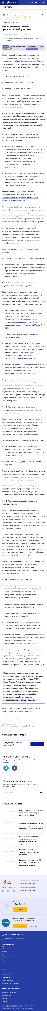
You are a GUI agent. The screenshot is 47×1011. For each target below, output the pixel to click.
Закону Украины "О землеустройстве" (24, 134)
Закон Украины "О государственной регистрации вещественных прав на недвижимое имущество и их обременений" (23, 543)
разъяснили (27, 55)
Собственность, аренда (10, 22)
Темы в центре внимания (10, 983)
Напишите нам (6, 995)
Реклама (4, 965)
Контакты (5, 1001)
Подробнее (33, 926)
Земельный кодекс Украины (32, 61)
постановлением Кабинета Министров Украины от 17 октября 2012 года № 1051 (23, 325)
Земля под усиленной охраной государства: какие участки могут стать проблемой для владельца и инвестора (31, 826)
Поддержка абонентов (9, 992)
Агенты (4, 948)
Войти (37, 744)
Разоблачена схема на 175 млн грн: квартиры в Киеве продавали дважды (30, 862)
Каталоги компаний (8, 980)
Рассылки (5, 998)
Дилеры (4, 951)
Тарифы (20, 909)
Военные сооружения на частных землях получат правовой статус (29, 851)
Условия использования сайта (9, 961)
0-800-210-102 (27, 891)
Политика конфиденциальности (9, 956)
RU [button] (31, 2)
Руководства (6, 977)
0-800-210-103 (27, 884)
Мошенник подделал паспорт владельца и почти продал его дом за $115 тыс (31, 812)
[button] (3, 2)
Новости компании (8, 974)
